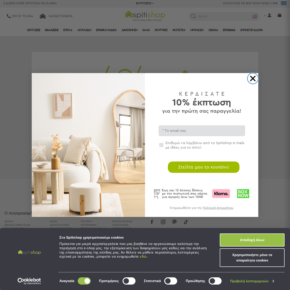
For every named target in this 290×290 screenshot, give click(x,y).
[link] (201, 210)
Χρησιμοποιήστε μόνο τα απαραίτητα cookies (252, 257)
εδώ (143, 256)
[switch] (129, 281)
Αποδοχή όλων (252, 240)
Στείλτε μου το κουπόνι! (203, 167)
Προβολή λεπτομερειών (249, 281)
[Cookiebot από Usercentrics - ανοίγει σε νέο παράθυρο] (29, 281)
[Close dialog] (252, 78)
